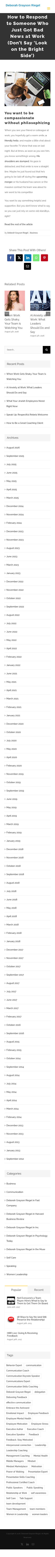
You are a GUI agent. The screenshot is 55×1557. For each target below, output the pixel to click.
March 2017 (12, 1008)
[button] (7, 314)
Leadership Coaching (17, 1450)
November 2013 (14, 1133)
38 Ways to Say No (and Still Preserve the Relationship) (31, 1318)
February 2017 (13, 1016)
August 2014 (12, 1075)
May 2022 (11, 640)
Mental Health (41, 1456)
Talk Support (26, 1498)
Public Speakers (14, 1487)
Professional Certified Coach (20, 1482)
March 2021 (12, 698)
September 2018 (15, 874)
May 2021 (11, 682)
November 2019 (15, 774)
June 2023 (11, 556)
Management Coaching (18, 1456)
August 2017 (12, 983)
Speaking (11, 1266)
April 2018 (11, 916)
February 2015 (13, 1050)
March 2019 (12, 824)
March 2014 (12, 1108)
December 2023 (14, 531)
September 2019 (15, 790)
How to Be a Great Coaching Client (24, 423)
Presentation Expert (38, 1472)
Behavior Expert (14, 1365)
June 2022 (11, 631)
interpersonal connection (18, 1445)
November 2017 (14, 958)
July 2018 (11, 891)
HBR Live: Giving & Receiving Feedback (22, 1334)
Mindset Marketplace (17, 1466)
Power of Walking (15, 1472)
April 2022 (11, 648)
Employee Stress (39, 1424)
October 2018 (13, 866)
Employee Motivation (16, 1424)
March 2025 (12, 497)
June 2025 (11, 472)
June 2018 (11, 899)
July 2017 (11, 991)
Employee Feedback (38, 1413)
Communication (14, 1192)
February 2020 (14, 765)
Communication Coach (17, 1370)
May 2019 (11, 807)
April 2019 (11, 815)
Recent (39, 1289)
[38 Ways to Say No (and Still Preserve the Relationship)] (11, 1318)
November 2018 (15, 857)
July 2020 (11, 740)
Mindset (32, 1461)
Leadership (40, 1445)
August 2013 (12, 1142)
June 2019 (11, 799)
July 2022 (11, 623)
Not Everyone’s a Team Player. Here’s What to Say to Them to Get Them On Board (32, 1301)
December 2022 (14, 581)
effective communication (18, 1402)
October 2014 (13, 1058)
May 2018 (11, 908)
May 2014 (11, 1092)
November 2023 (15, 539)
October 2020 (13, 732)
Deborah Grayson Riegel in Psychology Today (27, 1238)
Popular (16, 1289)
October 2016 (13, 1025)
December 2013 (14, 1125)
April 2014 (11, 1100)
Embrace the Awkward (17, 1408)
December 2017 (14, 949)
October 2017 (13, 966)
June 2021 (11, 673)
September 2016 (15, 1033)
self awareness (38, 1493)
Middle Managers (15, 1461)
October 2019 (13, 782)
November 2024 (15, 514)
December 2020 (15, 723)
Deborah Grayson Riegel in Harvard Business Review (25, 1216)
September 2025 (15, 456)
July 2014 (11, 1083)
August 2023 (13, 548)
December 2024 (14, 506)
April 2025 (11, 489)
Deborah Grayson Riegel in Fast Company (23, 1203)
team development (16, 1503)
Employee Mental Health (18, 1418)
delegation (40, 1392)
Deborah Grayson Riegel (17, 233)
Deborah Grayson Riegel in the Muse (25, 1249)
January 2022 (13, 665)
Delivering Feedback (16, 1397)
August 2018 (13, 882)
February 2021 (13, 707)
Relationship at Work (16, 1493)
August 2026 (13, 447)
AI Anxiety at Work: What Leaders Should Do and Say (40, 324)
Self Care (11, 1257)
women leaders (40, 1514)
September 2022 (15, 606)
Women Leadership (16, 1274)
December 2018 (14, 849)
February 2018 (14, 933)
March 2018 (12, 924)
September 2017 (15, 974)
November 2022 (15, 590)
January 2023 (13, 573)
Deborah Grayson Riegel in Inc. (22, 1227)
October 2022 (13, 598)
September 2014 (15, 1067)
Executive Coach (35, 1429)
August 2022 (13, 615)
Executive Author (14, 1429)
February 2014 (13, 1117)
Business (34, 233)
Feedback (34, 1434)
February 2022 (14, 656)
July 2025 (11, 464)
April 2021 (11, 690)
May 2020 (11, 749)
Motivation (36, 1466)
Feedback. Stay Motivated (19, 1440)
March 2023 (12, 564)
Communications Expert (18, 1381)
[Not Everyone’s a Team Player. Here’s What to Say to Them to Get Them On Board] (11, 1299)
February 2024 (14, 523)
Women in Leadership (17, 1514)
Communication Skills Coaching (22, 1386)
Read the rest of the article (19, 224)
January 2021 (13, 715)
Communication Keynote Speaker (23, 1376)
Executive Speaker (15, 1434)
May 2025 (11, 481)
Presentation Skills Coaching (20, 1477)
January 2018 (13, 941)
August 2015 (12, 1041)
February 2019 (14, 832)
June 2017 (11, 1000)
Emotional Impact (15, 1413)
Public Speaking (35, 1487)
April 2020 (11, 757)
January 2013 (13, 1150)
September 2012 (15, 1159)
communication (33, 1365)
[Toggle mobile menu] (48, 8)
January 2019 (13, 841)
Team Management (16, 1509)
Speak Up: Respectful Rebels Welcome (27, 414)
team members (37, 1509)
